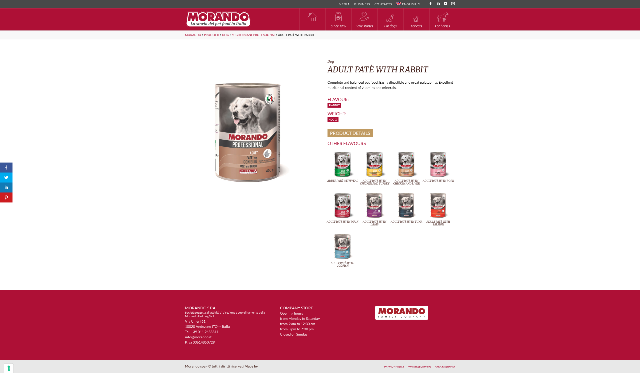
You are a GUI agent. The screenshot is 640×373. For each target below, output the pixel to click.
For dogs (390, 26)
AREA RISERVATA (445, 366)
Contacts (383, 4)
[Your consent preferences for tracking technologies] (9, 368)
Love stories (364, 26)
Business (362, 4)
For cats (416, 26)
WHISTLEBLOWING (419, 366)
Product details (350, 133)
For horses (442, 26)
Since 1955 (338, 26)
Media (344, 4)
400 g (333, 119)
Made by (251, 366)
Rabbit (334, 105)
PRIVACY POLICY (394, 366)
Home (312, 19)
